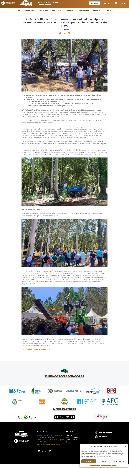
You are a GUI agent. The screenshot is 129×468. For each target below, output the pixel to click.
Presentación (30, 10)
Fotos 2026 (109, 10)
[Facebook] (105, 3)
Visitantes (69, 10)
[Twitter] (108, 3)
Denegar (104, 461)
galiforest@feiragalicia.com (50, 444)
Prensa (96, 10)
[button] (125, 446)
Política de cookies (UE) (73, 440)
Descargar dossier (106, 432)
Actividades (56, 10)
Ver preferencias (119, 461)
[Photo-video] (115, 3)
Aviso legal (114, 465)
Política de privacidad (106, 465)
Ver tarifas (103, 436)
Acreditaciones (83, 10)
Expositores (43, 10)
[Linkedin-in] (112, 3)
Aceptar (88, 461)
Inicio (18, 10)
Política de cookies (95, 465)
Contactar (69, 442)
